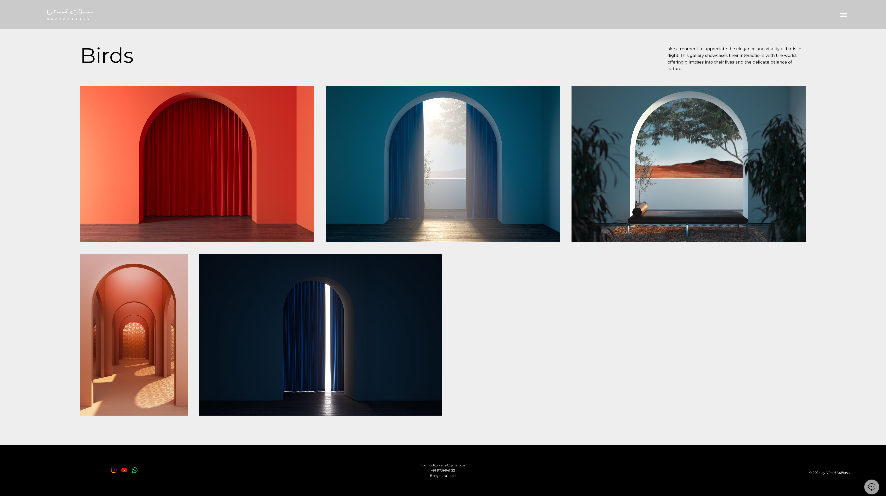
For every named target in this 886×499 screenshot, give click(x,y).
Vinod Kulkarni (70, 13)
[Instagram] (113, 470)
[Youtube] (124, 470)
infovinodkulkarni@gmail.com (443, 465)
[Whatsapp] (135, 470)
